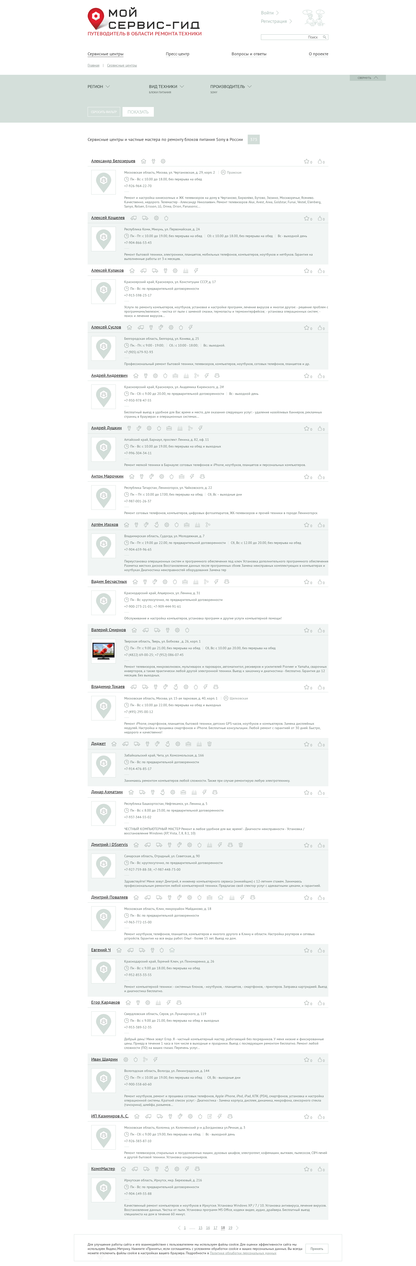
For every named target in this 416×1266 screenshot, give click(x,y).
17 (215, 1227)
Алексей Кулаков (107, 270)
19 (230, 1227)
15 (200, 1227)
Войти (267, 13)
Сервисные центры (106, 54)
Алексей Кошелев (108, 217)
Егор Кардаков (105, 1002)
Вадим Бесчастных (109, 581)
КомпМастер (103, 1168)
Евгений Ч (101, 949)
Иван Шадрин (104, 1059)
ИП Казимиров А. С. (110, 1116)
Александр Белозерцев (113, 161)
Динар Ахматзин (107, 791)
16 (208, 1227)
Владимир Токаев (108, 686)
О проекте (318, 54)
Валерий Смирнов (108, 629)
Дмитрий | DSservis (109, 844)
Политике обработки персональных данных (243, 1253)
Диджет (98, 743)
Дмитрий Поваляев (109, 897)
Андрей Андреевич (109, 375)
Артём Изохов (104, 524)
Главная (93, 65)
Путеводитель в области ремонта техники (145, 33)
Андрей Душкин (106, 427)
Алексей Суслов (106, 327)
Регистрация (274, 21)
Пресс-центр (177, 54)
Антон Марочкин (107, 476)
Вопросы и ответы (249, 54)
